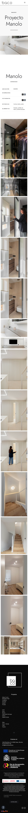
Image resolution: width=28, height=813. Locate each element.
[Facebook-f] (25, 808)
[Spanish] (7, 811)
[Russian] (5, 811)
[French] (3, 811)
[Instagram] (22, 808)
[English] (1, 811)
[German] (4, 811)
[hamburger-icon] (25, 2)
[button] (14, 732)
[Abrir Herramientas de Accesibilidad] (3, 807)
